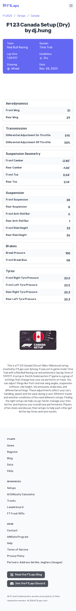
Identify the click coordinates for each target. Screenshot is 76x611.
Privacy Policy (15, 556)
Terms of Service (17, 549)
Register (12, 452)
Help (10, 543)
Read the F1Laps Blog (28, 574)
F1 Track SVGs (16, 513)
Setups (21, 15)
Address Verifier (29, 562)
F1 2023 (7, 15)
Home (10, 445)
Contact (12, 530)
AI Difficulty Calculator (21, 494)
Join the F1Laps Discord (30, 583)
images (56, 562)
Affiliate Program (17, 536)
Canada (35, 15)
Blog (10, 458)
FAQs (10, 471)
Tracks (11, 500)
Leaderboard (15, 507)
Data (10, 464)
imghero (46, 562)
